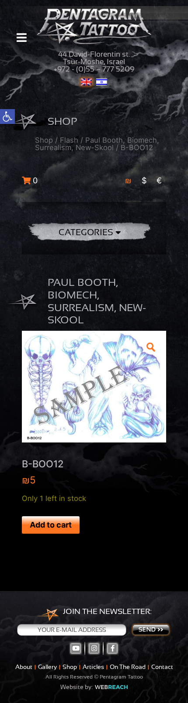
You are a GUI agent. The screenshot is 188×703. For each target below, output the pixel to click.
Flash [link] (69, 140)
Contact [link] (162, 667)
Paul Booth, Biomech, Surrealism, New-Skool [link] (97, 144)
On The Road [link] (128, 667)
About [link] (23, 667)
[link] (7, 116)
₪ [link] (128, 180)
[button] (150, 346)
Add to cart (51, 524)
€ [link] (159, 180)
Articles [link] (93, 667)
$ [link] (144, 180)
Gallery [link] (47, 667)
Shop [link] (44, 140)
